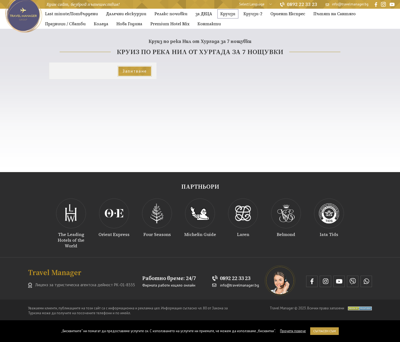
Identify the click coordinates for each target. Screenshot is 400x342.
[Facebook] (376, 4)
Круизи (227, 14)
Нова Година (129, 24)
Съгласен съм (324, 331)
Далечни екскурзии (126, 14)
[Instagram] (383, 4)
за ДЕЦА (204, 14)
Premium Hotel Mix (169, 24)
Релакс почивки (171, 14)
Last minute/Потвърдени (71, 14)
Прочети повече (293, 331)
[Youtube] (392, 4)
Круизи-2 (253, 14)
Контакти (209, 24)
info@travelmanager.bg (350, 4)
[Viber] (352, 281)
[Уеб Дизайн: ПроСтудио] (358, 308)
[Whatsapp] (366, 281)
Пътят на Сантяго (334, 14)
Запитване (134, 71)
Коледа (101, 24)
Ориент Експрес (287, 14)
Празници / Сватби (65, 24)
